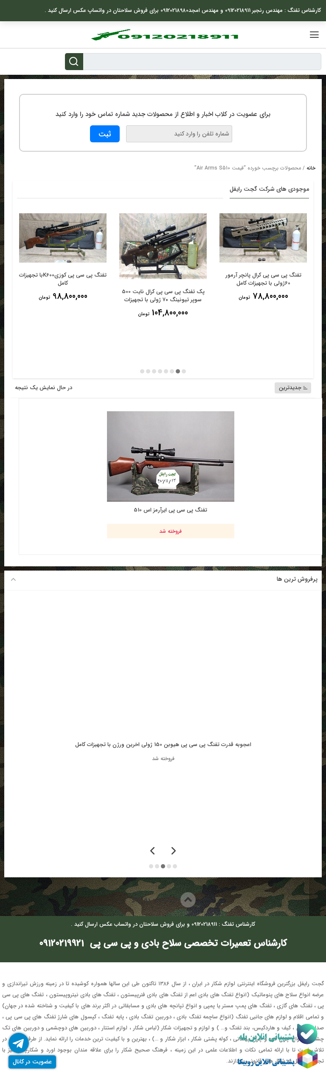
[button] (184, 371)
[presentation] (173, 851)
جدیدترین (290, 387)
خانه (310, 168)
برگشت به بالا (155, 899)
